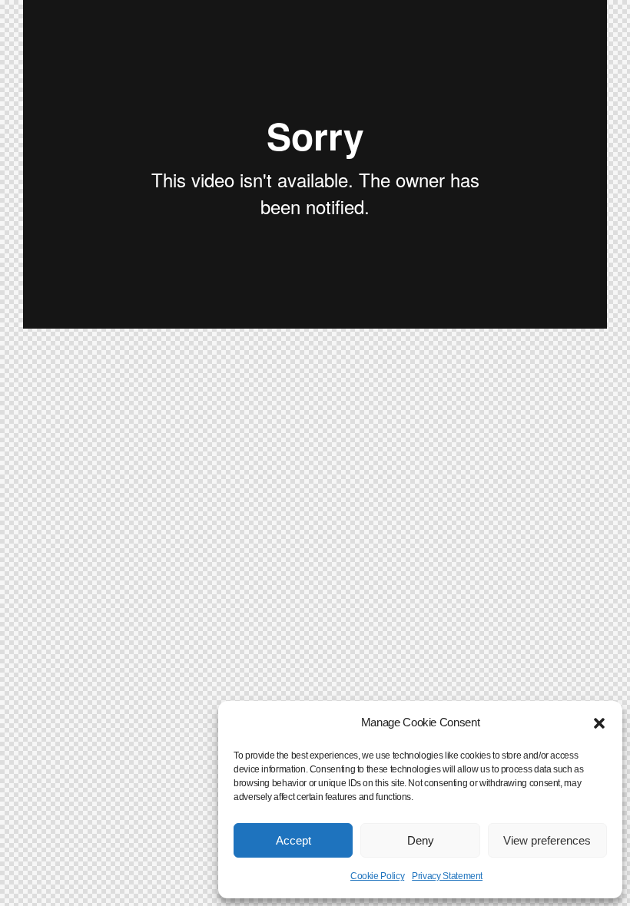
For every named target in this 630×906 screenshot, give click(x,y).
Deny (420, 840)
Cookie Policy (377, 876)
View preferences (547, 840)
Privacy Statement (447, 876)
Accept (293, 840)
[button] (599, 723)
